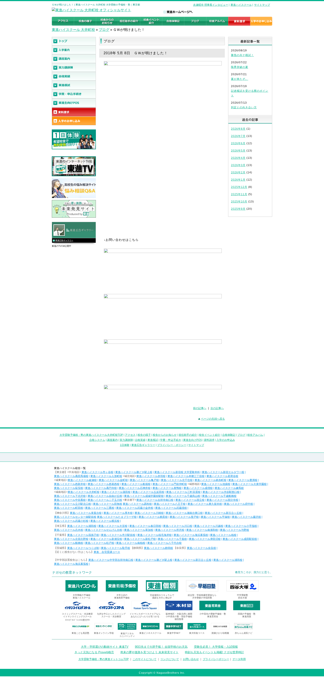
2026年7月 (238, 136)
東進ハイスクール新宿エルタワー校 (223, 472)
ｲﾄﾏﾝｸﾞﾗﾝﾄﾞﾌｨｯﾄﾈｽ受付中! (77, 620)
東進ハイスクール (241, 4)
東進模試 (152, 439)
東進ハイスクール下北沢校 (70, 496)
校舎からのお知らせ (165, 434)
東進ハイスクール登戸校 (184, 516)
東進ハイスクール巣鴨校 (167, 488)
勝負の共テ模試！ (242, 55)
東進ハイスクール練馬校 (229, 488)
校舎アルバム (255, 434)
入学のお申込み (225, 439)
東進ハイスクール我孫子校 (83, 535)
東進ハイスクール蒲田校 (115, 492)
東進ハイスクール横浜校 (104, 520)
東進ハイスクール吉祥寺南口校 (154, 499)
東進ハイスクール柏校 (223, 535)
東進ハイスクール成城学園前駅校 (144, 496)
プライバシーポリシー (216, 659)
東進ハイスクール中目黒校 (70, 499)
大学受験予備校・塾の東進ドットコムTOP (103, 659)
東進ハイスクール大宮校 (112, 526)
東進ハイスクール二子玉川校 (105, 499)
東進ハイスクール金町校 (113, 480)
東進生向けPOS (192, 439)
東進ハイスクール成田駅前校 (240, 539)
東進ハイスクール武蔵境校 (171, 507)
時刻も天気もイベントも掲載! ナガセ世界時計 (214, 652)
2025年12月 (239, 187)
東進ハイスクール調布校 (137, 503)
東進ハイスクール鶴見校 (153, 516)
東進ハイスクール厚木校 (118, 512)
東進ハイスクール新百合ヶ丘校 (223, 512)
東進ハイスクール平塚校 (215, 516)
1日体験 (124, 445)
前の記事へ (199, 408)
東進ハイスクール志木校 (68, 529)
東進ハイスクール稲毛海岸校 (154, 535)
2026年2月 (238, 172)
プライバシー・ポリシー (171, 445)
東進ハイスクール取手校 (115, 548)
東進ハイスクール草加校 (138, 529)
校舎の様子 (144, 434)
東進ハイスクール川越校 (208, 526)
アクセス (130, 434)
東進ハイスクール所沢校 (169, 529)
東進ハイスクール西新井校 (70, 484)
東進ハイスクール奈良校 (201, 548)
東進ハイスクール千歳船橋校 (219, 496)
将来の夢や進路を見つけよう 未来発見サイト (149, 652)
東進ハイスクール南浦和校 (202, 529)
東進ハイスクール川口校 (177, 526)
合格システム (97, 439)
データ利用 (239, 659)
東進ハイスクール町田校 (68, 507)
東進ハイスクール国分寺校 (222, 499)
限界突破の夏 (239, 67)
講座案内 (112, 439)
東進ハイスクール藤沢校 (246, 516)
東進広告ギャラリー (64, 240)
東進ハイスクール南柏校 (130, 542)
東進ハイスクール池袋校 (215, 484)
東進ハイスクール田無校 (107, 503)
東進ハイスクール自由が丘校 (105, 496)
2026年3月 (238, 165)
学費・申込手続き (170, 439)
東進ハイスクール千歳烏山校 (183, 496)
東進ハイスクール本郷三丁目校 (186, 476)
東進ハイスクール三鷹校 (99, 507)
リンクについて (169, 659)
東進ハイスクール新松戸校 (140, 539)
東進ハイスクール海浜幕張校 (191, 535)
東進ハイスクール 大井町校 (73, 30)
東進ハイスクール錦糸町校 (210, 480)
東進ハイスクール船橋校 (68, 542)
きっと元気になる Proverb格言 (94, 652)
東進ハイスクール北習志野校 (71, 539)
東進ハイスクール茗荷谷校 (222, 476)
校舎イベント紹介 (209, 434)
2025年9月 (238, 208)
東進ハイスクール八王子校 (170, 503)
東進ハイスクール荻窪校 (68, 488)
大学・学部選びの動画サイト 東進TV (104, 646)
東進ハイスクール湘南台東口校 (184, 512)
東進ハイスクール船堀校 (136, 484)
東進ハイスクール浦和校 (81, 526)
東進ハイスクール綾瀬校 (82, 480)
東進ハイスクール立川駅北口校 (72, 503)
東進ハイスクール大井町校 (83, 492)
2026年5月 (238, 150)
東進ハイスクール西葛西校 (103, 484)
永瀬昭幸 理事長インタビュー (210, 4)
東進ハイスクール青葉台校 (86, 512)
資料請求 (209, 439)
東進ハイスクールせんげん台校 (103, 529)
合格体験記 (228, 434)
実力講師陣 (126, 439)
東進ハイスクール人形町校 (106, 476)
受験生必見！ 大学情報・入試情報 (216, 646)
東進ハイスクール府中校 (238, 503)
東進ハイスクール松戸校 (99, 542)
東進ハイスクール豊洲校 (242, 480)
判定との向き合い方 (244, 107)
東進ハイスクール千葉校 (172, 539)
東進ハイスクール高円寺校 (101, 488)
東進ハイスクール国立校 (190, 499)
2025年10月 (239, 201)
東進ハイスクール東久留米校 (205, 503)
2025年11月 (239, 194)
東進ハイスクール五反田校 (148, 492)
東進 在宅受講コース (107, 552)
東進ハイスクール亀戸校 (144, 480)
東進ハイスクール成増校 (198, 488)
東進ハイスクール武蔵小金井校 (134, 507)
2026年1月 (238, 179)
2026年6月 (238, 143)
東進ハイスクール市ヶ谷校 (97, 472)
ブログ (104, 30)
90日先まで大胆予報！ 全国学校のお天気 (161, 646)
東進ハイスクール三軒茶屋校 (183, 492)
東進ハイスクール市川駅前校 (118, 535)
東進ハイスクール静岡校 (158, 548)
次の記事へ (217, 408)
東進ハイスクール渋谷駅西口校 (221, 492)
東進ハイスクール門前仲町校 (170, 484)
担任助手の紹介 (188, 434)
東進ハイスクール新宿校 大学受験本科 (177, 472)
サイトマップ (262, 4)
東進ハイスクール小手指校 (241, 526)
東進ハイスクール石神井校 (135, 488)
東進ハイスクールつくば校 (83, 548)
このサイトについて (144, 659)
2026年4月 (238, 157)
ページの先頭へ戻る (213, 418)
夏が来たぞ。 (239, 78)
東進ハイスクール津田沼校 (205, 539)
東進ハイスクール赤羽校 (151, 476)
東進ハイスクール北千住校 (177, 480)
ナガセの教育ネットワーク (72, 572)
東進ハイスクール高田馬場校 (71, 476)
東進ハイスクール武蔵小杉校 (71, 520)
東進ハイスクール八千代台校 (164, 542)
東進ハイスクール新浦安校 (106, 539)
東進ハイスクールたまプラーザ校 (117, 516)
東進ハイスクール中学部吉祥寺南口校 (110, 559)
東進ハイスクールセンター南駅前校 (75, 516)
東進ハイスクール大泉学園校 (249, 484)
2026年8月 (238, 128)
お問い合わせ (191, 659)
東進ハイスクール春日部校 (145, 526)
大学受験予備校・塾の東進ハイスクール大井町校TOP (91, 434)
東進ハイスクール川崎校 (149, 512)
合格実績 (140, 439)
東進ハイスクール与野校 (234, 529)
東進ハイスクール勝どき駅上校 (133, 472)
